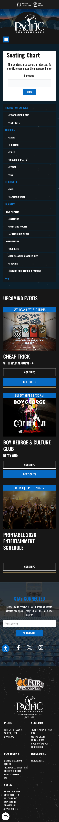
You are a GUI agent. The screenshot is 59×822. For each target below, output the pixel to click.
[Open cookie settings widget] (6, 816)
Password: (29, 76)
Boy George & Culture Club (27, 445)
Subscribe (29, 633)
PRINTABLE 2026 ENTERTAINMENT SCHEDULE (19, 541)
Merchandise (38, 753)
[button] (6, 39)
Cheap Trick (16, 356)
